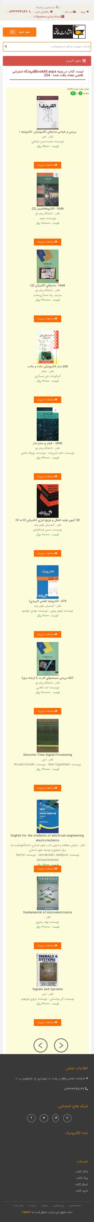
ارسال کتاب (81, 1184)
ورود (82, 12)
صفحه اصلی (75, 1206)
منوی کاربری (73, 60)
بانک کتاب (82, 1171)
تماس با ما (19, 1206)
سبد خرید (21, 32)
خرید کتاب (81, 1190)
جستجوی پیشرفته (45, 7)
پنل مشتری (58, 1206)
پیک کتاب (82, 1178)
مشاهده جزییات (46, 165)
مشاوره (44, 1206)
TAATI (26, 1212)
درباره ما (32, 1206)
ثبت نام (69, 12)
